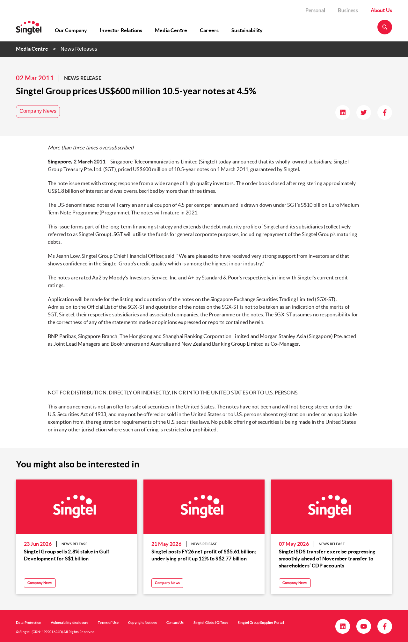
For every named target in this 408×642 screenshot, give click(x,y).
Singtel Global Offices (211, 622)
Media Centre (171, 30)
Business (348, 10)
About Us (381, 10)
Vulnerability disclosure (69, 622)
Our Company (71, 30)
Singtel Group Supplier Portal (261, 622)
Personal (315, 10)
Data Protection (28, 622)
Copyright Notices (142, 622)
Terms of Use (108, 622)
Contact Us (175, 622)
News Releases (79, 49)
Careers (209, 30)
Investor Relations (121, 30)
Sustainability (247, 30)
